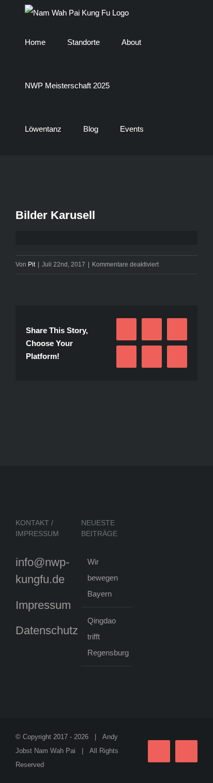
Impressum (43, 605)
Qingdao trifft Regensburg (106, 636)
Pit (31, 264)
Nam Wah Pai (54, 751)
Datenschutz (47, 630)
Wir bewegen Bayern (102, 577)
